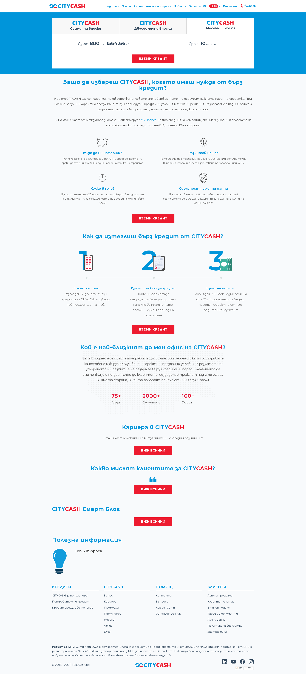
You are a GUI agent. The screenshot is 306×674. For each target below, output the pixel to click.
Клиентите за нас (221, 601)
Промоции (111, 607)
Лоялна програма (158, 6)
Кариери (110, 601)
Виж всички (153, 450)
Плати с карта (132, 6)
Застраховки (217, 631)
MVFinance (149, 120)
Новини (109, 619)
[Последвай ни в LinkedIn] (224, 663)
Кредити (110, 6)
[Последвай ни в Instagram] (251, 663)
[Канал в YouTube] (233, 663)
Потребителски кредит (70, 601)
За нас (108, 595)
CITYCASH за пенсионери (69, 595)
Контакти (230, 6)
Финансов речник (168, 613)
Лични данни (216, 619)
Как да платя (165, 607)
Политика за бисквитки (225, 625)
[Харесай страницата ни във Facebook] (242, 663)
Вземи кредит (153, 59)
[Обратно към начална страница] (153, 665)
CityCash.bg (81, 665)
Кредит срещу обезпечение (72, 607)
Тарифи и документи (223, 613)
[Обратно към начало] (67, 6)
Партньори (112, 613)
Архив (108, 625)
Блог (107, 631)
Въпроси (162, 601)
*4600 (250, 6)
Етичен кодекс (219, 607)
